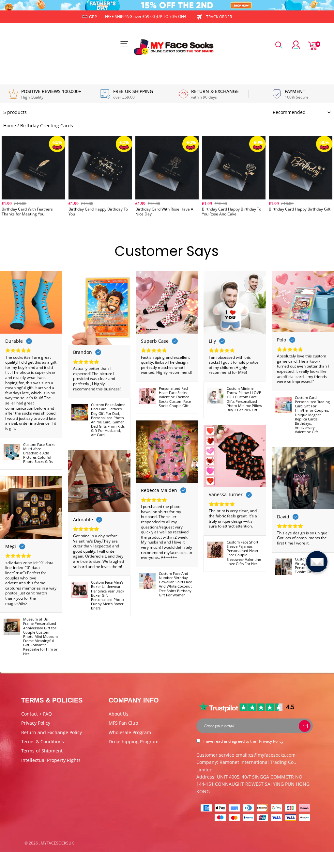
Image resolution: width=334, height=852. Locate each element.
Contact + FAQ (36, 714)
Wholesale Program (130, 732)
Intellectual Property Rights (51, 760)
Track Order (219, 17)
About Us (119, 714)
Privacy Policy (35, 723)
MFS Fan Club (123, 723)
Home (9, 125)
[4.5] (241, 707)
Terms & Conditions (42, 741)
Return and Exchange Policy (51, 732)
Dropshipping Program (134, 741)
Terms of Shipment (42, 751)
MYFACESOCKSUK (57, 843)
